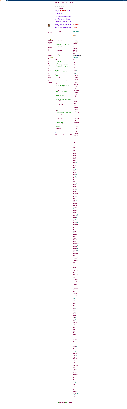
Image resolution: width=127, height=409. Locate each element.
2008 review (74, 151)
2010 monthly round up (75, 194)
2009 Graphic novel (75, 158)
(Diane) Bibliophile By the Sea (58, 90)
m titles (74, 329)
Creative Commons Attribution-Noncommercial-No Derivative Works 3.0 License (76, 59)
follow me (74, 308)
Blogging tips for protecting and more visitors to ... (76, 96)
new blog (74, 338)
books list (74, 277)
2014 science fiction (75, 245)
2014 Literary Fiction (75, 239)
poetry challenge (74, 349)
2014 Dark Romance (75, 234)
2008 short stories (75, 152)
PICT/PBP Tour (74, 346)
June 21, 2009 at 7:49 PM (59, 92)
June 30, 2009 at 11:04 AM (60, 123)
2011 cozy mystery (75, 207)
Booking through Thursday (75, 275)
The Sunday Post (74, 376)
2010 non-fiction (74, 196)
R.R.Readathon (74, 355)
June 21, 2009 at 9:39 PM (59, 96)
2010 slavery (74, 201)
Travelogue (74, 382)
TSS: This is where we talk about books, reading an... (76, 109)
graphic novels (74, 315)
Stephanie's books (50, 77)
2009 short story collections (75, 171)
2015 (74, 64)
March (74, 142)
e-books (74, 301)
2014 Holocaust (74, 238)
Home (63, 134)
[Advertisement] (64, 10)
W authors (74, 388)
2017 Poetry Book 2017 (75, 257)
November (75, 70)
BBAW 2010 (74, 265)
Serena (56, 110)
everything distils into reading (63, 2)
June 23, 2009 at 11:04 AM (60, 104)
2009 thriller (74, 175)
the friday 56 (74, 375)
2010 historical (74, 191)
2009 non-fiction (74, 165)
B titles (74, 264)
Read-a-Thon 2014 (75, 356)
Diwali (73, 298)
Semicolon (49, 75)
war (73, 389)
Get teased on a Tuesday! (76, 122)
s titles (73, 363)
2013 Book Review (75, 222)
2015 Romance (74, 251)
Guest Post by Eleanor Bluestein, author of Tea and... (76, 120)
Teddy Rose (56, 119)
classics (74, 291)
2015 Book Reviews (75, 248)
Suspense (74, 370)
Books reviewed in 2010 (75, 283)
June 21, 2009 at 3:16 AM (59, 50)
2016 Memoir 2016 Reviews (75, 253)
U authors (74, 384)
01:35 (60, 31)
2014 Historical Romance (75, 237)
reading (74, 357)
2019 (74, 62)
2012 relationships (75, 220)
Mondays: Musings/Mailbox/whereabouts (76, 77)
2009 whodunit (74, 177)
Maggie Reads (49, 70)
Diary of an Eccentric (58, 128)
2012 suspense (74, 221)
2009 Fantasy (74, 156)
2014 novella (74, 241)
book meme (74, 272)
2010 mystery (74, 195)
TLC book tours (74, 380)
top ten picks (74, 381)
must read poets (74, 334)
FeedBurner (77, 41)
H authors (74, 317)
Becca (48, 58)
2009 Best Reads (74, 153)
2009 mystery (74, 164)
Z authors (74, 396)
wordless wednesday (75, 393)
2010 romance (74, 200)
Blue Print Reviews (75, 43)
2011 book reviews (75, 206)
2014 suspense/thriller (75, 246)
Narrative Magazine (75, 48)
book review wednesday (75, 274)
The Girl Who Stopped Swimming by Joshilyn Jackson (76, 88)
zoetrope (74, 53)
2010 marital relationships (75, 193)
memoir (74, 331)
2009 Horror (74, 160)
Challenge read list (75, 289)
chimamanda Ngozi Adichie (75, 44)
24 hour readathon (75, 258)
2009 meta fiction (74, 163)
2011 (74, 67)
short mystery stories (75, 50)
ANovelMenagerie (57, 37)
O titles (74, 341)
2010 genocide (74, 189)
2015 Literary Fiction (75, 250)
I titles (73, 320)
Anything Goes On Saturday (75, 260)
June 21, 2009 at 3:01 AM (59, 46)
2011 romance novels (75, 212)
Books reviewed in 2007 (75, 281)
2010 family (74, 181)
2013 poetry (74, 227)
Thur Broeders (70, 402)
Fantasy (74, 305)
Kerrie (48, 68)
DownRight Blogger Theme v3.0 (62, 402)
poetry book (74, 348)
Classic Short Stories (75, 45)
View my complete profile (50, 32)
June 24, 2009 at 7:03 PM (59, 114)
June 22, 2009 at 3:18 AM (59, 100)
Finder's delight (75, 131)
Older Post (71, 134)
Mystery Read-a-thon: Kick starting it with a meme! (76, 126)
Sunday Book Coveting (75, 368)
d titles (73, 296)
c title (73, 286)
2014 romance (74, 244)
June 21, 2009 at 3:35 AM (59, 58)
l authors (74, 326)
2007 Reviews (74, 150)
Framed (49, 65)
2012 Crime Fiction (75, 215)
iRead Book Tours (75, 322)
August (75, 72)
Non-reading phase (75, 339)
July (74, 73)
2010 (74, 68)
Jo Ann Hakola (49, 66)
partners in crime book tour (75, 344)
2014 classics (74, 231)
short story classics (75, 51)
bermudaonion (57, 55)
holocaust (74, 319)
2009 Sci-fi (74, 169)
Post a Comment (57, 131)
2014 (74, 65)
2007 (74, 145)
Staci (55, 74)
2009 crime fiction (75, 155)
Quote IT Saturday (75, 353)
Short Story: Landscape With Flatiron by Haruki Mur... (76, 137)
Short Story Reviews (50, 55)
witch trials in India (75, 391)
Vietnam (74, 387)
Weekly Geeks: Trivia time (76, 80)
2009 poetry (74, 167)
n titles (73, 336)
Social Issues (74, 367)
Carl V (48, 61)
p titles (73, 343)
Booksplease (49, 60)
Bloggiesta (75, 103)
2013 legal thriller (74, 225)
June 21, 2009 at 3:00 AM (59, 40)
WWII (73, 394)
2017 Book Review (75, 256)
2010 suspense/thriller (75, 203)
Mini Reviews (74, 332)
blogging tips (74, 268)
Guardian (74, 46)
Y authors (74, 395)
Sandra (49, 74)
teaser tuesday (74, 372)
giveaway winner (74, 313)
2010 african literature (75, 182)
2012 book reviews (75, 214)
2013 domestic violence (75, 224)
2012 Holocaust (74, 217)
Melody (49, 72)
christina (56, 59)
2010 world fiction (75, 205)
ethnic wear (74, 303)
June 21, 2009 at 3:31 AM (59, 54)
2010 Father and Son (75, 187)
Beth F (48, 59)
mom (73, 333)
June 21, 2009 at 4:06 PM (59, 88)
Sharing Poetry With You (75, 365)
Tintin (73, 379)
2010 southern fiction (75, 202)
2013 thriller (74, 229)
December (75, 69)
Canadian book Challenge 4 (75, 288)
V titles (74, 386)
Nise (48, 73)
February (75, 143)
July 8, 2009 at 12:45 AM (59, 129)
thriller (73, 377)
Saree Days (74, 364)
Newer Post (56, 134)
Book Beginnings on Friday (75, 269)
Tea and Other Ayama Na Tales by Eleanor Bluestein (76, 128)
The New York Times (75, 52)
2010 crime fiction (75, 186)
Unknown (56, 83)
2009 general (74, 157)
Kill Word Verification (75, 325)
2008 (74, 144)
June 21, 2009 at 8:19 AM (59, 82)
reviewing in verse (75, 358)
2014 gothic (74, 236)
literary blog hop (74, 327)
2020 (74, 61)
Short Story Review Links (50, 40)
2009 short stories (75, 170)
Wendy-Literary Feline (50, 82)
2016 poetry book (74, 255)
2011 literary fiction (75, 210)
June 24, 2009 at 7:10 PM (59, 118)
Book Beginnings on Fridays (76, 270)
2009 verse (74, 176)
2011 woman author (75, 213)
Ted (48, 80)
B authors (74, 263)
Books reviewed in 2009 (75, 282)
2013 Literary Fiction (75, 226)
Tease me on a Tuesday (76, 135)
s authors (74, 362)
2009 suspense (74, 174)
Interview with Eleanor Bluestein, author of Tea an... (76, 114)
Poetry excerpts (74, 350)
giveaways (74, 314)
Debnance (49, 63)
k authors (74, 324)
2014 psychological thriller (75, 243)
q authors (74, 351)
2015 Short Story (74, 252)
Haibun (74, 318)
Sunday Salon (74, 369)
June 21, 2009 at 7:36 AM (59, 77)
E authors (74, 300)
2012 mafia (74, 219)
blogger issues (74, 267)
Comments (75, 35)
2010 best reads (74, 183)
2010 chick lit (74, 184)
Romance (74, 360)
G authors (74, 312)
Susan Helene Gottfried (50, 79)
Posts (74, 34)
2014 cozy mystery (75, 233)
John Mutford (49, 67)
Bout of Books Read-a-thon (75, 284)
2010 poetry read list (75, 198)
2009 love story (74, 162)
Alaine (56, 41)
